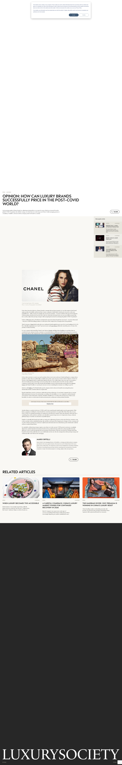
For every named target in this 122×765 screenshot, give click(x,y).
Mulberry (31, 388)
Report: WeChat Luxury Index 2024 (112, 238)
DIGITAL (107, 223)
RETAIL (4, 192)
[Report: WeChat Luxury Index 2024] (100, 236)
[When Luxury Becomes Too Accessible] (21, 487)
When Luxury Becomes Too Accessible (21, 503)
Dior (56, 330)
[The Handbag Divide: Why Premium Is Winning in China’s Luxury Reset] (101, 487)
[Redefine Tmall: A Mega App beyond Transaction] (100, 223)
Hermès (50, 330)
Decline (83, 14)
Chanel (32, 324)
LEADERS (108, 246)
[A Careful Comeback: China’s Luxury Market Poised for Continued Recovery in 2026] (61, 487)
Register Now (50, 403)
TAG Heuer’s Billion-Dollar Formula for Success (111, 250)
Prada (30, 380)
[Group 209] (61, 754)
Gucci (42, 433)
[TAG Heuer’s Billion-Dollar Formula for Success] (100, 247)
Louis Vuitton (54, 326)
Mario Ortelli (43, 439)
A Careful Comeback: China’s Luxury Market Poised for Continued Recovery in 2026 (60, 505)
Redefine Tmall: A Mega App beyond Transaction (112, 226)
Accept (73, 14)
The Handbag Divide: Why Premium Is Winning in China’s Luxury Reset (100, 504)
